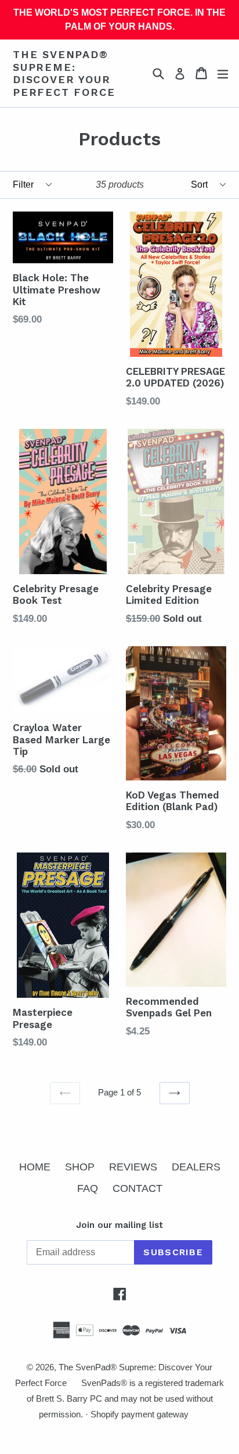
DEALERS (196, 1167)
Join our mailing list (119, 1225)
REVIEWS (133, 1167)
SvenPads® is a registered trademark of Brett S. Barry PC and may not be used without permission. (125, 1398)
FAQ (87, 1188)
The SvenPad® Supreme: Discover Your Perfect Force (64, 73)
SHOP (80, 1167)
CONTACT (137, 1188)
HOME (34, 1167)
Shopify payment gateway (139, 1414)
